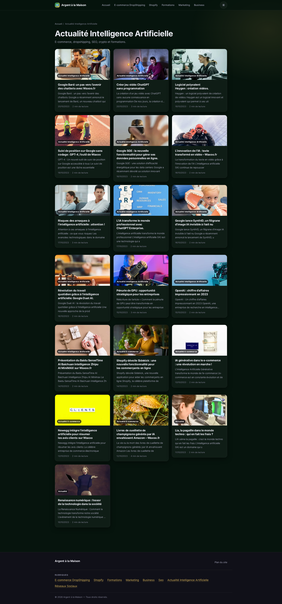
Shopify (153, 5)
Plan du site (221, 562)
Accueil (106, 5)
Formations (168, 5)
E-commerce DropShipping (129, 5)
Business (199, 5)
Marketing (184, 5)
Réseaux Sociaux (66, 586)
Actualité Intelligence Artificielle (188, 580)
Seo (161, 580)
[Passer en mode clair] (223, 5)
